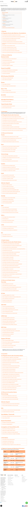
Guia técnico (23, 481)
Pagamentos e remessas (23, 477)
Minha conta (23, 478)
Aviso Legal (9, 481)
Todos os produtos (17, 476)
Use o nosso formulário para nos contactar (10, 478)
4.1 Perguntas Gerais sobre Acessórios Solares (8, 24)
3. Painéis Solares (4, 20)
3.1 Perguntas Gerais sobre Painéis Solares (7, 21)
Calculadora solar (24, 480)
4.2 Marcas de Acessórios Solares (6, 25)
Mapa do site (9, 479)
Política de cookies (10, 482)
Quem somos (9, 476)
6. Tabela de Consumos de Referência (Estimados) (8, 27)
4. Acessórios (3, 23)
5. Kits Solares (4, 26)
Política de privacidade (10, 484)
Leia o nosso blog (10, 480)
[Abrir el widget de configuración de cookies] (1, 506)
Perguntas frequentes (24, 479)
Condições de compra (10, 483)
